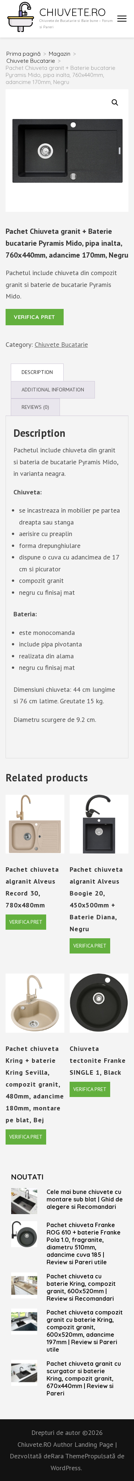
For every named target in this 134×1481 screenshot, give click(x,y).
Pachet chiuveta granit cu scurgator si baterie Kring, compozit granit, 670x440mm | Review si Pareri (84, 1378)
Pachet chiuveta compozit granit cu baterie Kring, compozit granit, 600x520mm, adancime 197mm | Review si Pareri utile (85, 1331)
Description (37, 372)
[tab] (37, 372)
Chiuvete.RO (72, 12)
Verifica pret (34, 316)
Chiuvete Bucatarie (61, 344)
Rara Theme (67, 1456)
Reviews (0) (35, 407)
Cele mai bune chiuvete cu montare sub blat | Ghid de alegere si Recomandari (85, 1199)
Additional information (53, 389)
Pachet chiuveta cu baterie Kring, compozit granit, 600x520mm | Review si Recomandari (81, 1287)
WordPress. (66, 1468)
